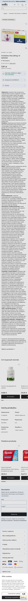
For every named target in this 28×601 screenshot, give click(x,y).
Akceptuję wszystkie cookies (14, 597)
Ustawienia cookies (14, 593)
